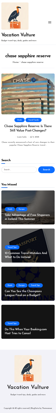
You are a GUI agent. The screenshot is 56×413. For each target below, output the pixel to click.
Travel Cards (33, 120)
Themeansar (47, 408)
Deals (19, 120)
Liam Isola (22, 137)
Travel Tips (12, 247)
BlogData (35, 408)
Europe (22, 209)
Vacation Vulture (18, 35)
